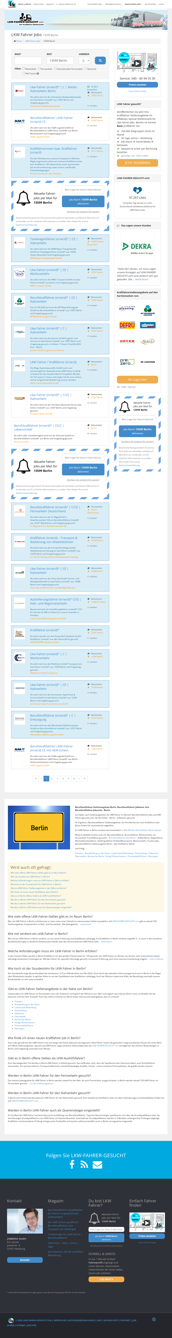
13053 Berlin (97, 748)
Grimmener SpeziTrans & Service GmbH (49, 703)
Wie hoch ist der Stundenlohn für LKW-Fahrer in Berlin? (36, 884)
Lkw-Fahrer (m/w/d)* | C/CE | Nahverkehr (51, 397)
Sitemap (20, 1325)
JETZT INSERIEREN (137, 163)
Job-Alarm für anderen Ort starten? (83, 211)
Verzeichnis (38, 4)
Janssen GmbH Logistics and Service (47, 350)
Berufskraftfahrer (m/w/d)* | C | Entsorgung (53, 717)
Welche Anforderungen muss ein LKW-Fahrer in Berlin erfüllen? (40, 880)
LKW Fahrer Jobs (32, 41)
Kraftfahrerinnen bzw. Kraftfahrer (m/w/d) (53, 150)
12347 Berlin (97, 397)
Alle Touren (31, 73)
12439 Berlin (97, 687)
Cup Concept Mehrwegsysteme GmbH (48, 618)
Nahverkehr (30, 69)
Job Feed (31, 1325)
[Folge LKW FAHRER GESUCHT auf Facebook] (72, 1165)
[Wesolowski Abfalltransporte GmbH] (19, 719)
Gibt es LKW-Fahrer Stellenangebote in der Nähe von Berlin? (39, 888)
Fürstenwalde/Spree (137, 856)
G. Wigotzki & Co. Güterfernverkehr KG (48, 526)
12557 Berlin (97, 718)
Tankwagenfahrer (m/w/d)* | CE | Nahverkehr (54, 241)
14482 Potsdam (98, 601)
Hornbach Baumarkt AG (41, 413)
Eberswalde (80, 856)
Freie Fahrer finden (137, 91)
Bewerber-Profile (113, 4)
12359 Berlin (97, 656)
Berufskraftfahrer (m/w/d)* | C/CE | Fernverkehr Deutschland (55, 509)
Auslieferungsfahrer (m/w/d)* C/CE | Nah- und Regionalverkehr (56, 601)
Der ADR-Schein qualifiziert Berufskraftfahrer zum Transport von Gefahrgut (63, 1226)
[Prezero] (127, 362)
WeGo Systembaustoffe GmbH (44, 383)
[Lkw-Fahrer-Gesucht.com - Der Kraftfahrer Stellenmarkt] (25, 19)
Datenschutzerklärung (26, 224)
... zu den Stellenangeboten (40, 1083)
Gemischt (91, 69)
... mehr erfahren (155, 959)
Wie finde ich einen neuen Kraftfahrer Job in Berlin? (34, 892)
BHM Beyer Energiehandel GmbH (46, 258)
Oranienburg (141, 853)
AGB (99, 1320)
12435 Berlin (97, 540)
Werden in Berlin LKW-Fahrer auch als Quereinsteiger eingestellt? (41, 907)
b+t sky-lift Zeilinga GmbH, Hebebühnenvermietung (54, 557)
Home (19, 41)
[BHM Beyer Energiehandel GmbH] (19, 242)
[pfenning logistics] (127, 308)
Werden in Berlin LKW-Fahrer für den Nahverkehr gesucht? (38, 903)
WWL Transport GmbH (40, 285)
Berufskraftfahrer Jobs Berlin (122, 837)
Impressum (60, 1320)
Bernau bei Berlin (96, 856)
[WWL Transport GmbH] (19, 273)
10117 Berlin (97, 151)
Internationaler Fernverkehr (69, 69)
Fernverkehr (46, 69)
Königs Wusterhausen (116, 856)
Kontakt (125, 1320)
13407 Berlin (97, 95)
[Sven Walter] (148, 341)
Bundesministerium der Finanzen (45, 173)
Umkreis (84, 54)
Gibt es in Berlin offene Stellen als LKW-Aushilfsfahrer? (36, 895)
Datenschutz (110, 1320)
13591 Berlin (97, 272)
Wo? (49, 54)
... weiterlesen (84, 924)
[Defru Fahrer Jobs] (127, 325)
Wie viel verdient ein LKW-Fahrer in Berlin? (30, 876)
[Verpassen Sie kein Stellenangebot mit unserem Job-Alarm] (97, 1165)
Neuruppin (153, 856)
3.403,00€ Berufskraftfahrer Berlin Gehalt (141, 830)
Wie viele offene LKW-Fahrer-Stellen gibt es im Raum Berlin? (38, 872)
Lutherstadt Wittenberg (122, 853)
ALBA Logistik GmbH (39, 136)
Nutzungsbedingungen (81, 1320)
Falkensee (153, 853)
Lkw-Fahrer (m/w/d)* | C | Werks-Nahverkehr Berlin (54, 89)
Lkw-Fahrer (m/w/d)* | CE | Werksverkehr (49, 272)
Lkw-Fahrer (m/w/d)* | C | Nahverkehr (48, 330)
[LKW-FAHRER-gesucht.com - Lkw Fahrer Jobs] (12, 4)
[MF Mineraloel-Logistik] (148, 310)
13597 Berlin (97, 300)
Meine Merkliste (67, 4)
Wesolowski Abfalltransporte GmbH (46, 734)
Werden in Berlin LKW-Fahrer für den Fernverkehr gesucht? (38, 899)
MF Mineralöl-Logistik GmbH (43, 316)
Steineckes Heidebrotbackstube (45, 106)
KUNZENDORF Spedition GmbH (44, 642)
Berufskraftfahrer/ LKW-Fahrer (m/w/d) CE (51, 120)
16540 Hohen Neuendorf (95, 243)
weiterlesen (141, 279)
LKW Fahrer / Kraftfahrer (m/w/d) (53, 362)
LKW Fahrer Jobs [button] (94, 4)
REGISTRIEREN (150, 4)
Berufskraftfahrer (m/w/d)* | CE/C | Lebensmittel (39, 427)
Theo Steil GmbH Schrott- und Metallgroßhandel (52, 587)
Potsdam (79, 853)
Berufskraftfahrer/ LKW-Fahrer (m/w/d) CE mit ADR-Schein (51, 748)
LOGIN (161, 4)
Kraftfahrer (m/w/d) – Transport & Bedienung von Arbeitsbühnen (53, 540)
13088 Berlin (97, 571)
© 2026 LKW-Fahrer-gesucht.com (33, 1320)
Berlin (94, 364)
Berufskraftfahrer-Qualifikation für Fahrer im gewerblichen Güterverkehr (65, 1213)
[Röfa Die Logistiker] (148, 362)
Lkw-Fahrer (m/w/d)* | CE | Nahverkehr (49, 570)
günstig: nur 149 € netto (134, 155)
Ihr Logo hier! (137, 379)
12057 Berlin (97, 632)
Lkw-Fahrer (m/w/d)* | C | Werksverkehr (48, 656)
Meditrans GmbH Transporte (43, 673)
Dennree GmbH (21, 441)
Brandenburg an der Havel (97, 853)
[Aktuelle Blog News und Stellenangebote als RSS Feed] (84, 1165)
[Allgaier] (148, 325)
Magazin (50, 4)
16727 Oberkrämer (93, 511)
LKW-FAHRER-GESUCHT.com (125, 921)
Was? (18, 54)
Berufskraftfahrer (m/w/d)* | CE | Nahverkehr (53, 299)
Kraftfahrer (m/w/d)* (44, 630)
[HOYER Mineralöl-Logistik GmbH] (127, 341)
